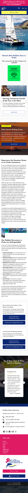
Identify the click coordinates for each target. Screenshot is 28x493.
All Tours (5, 443)
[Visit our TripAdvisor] (12, 431)
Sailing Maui (6, 449)
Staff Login (5, 451)
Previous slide (1, 101)
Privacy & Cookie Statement (14, 484)
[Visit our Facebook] (4, 431)
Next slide (26, 101)
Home (4, 441)
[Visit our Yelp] (15, 431)
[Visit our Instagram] (7, 431)
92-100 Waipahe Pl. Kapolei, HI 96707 (15, 426)
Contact (5, 453)
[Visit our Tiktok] (9, 431)
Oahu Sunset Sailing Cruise (12, 129)
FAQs (4, 444)
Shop (4, 448)
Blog (4, 446)
